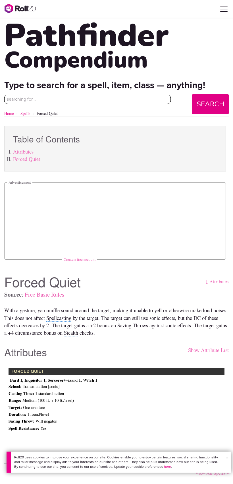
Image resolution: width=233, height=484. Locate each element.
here (167, 466)
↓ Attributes (217, 281)
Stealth (71, 332)
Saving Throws (132, 325)
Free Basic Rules (44, 294)
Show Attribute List (208, 349)
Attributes (23, 151)
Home (9, 113)
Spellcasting (58, 317)
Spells (25, 113)
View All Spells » (212, 472)
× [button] (227, 457)
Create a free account (80, 259)
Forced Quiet (26, 158)
